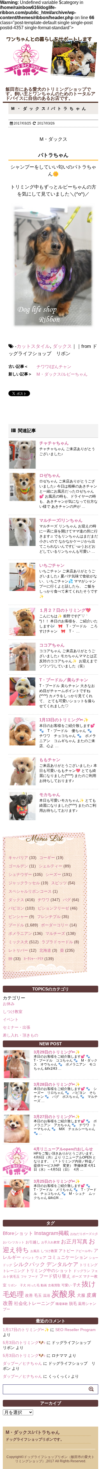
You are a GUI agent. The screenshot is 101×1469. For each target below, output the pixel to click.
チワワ (43, 899)
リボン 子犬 (17, 1285)
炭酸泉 (63, 1293)
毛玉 (38, 1295)
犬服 (81, 1295)
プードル (16, 925)
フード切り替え (55, 1276)
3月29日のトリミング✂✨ (57, 1052)
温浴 (46, 1295)
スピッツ (59, 883)
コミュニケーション (67, 1257)
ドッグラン (81, 1271)
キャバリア (18, 857)
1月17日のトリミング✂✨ (26, 1329)
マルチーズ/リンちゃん (60, 520)
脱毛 (73, 1303)
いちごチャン (52, 565)
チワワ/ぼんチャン (53, 366)
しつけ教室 (12, 1011)
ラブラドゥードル (57, 942)
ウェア (40, 1257)
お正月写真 (74, 1241)
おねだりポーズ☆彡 (84, 1233)
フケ (24, 1276)
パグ (67, 899)
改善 (29, 1295)
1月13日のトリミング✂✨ (64, 719)
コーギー (47, 857)
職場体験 (62, 1303)
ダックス (62, 346)
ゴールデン (18, 866)
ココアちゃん (52, 645)
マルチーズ (55, 933)
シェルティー (50, 866)
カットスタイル (33, 346)
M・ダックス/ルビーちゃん (62, 374)
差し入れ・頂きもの (20, 1035)
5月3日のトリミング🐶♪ (24, 1342)
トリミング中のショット (49, 1270)
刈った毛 (33, 1285)
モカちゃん (49, 794)
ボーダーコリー (54, 925)
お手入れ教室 (50, 1242)
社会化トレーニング (34, 1303)
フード (33, 1276)
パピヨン (16, 908)
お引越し (33, 1242)
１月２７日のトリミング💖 (65, 610)
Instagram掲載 (51, 1233)
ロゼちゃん (49, 475)
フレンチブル (49, 916)
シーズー (53, 874)
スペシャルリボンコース (30, 891)
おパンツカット (13, 1242)
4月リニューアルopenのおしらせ (63, 1149)
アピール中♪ (84, 1251)
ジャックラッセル (24, 883)
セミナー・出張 (16, 1027)
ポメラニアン (20, 933)
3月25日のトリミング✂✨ (57, 1181)
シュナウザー (20, 874)
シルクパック (29, 1264)
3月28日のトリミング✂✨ (57, 1084)
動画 (44, 1285)
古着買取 (54, 1285)
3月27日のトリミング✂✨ (57, 1116)
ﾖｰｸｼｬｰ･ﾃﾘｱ (33, 958)
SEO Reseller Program (75, 1329)
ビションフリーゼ (53, 908)
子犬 (77, 1285)
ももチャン (49, 759)
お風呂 (35, 1251)
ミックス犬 (18, 942)
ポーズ (77, 1276)
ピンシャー (18, 916)
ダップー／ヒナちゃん (22, 1363)
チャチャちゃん (54, 443)
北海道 (45, 950)
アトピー (66, 1250)
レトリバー (18, 950)
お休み (9, 1003)
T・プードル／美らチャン (63, 679)
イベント (11, 1019)
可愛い (66, 1285)
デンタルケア (62, 1264)
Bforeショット (18, 1233)
